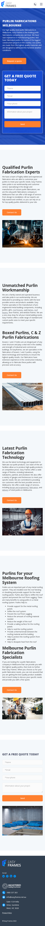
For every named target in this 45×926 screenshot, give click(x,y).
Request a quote (14, 61)
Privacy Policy (7, 913)
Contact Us (12, 212)
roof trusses (18, 310)
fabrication (33, 487)
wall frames (28, 310)
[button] (41, 4)
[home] (10, 4)
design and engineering (19, 487)
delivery (5, 490)
